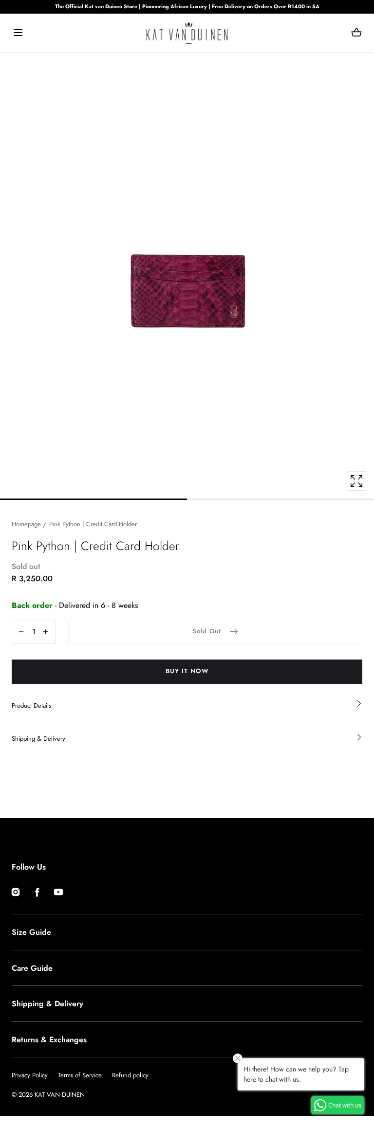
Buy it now (187, 671)
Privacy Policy (30, 1075)
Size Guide (31, 932)
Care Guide (32, 968)
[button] (18, 33)
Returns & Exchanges (49, 1039)
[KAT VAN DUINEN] (187, 33)
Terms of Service (80, 1075)
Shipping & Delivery (47, 1003)
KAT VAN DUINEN (60, 1094)
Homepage (26, 524)
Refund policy (130, 1075)
